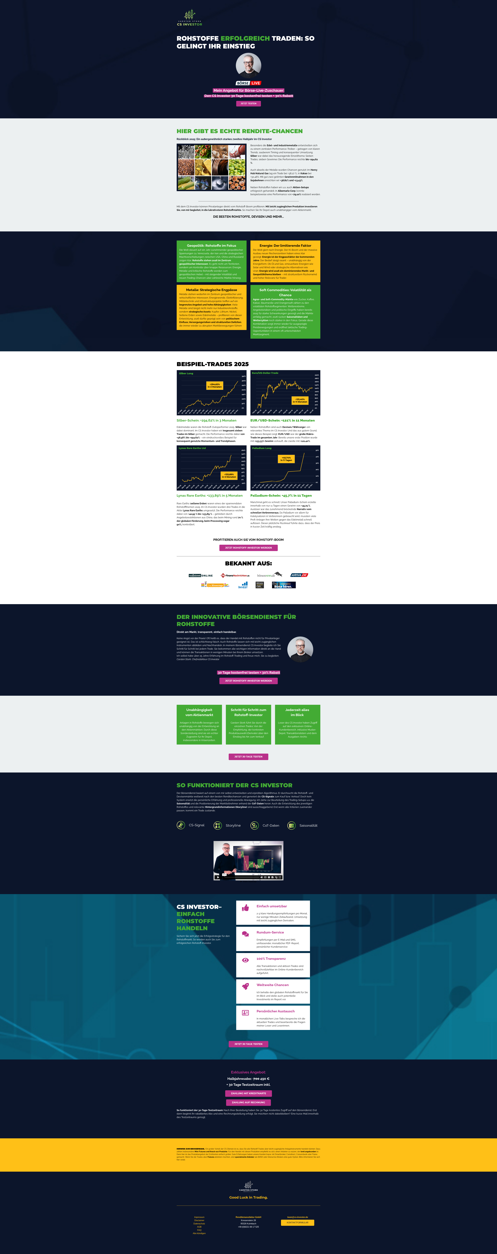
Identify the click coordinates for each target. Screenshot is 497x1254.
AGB (199, 1227)
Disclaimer (199, 1220)
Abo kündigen (199, 1233)
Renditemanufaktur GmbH (248, 1217)
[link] (190, 10)
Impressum (199, 1217)
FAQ (199, 1230)
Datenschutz (199, 1224)
